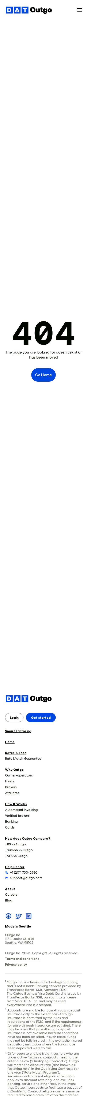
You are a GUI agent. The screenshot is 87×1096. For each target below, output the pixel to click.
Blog (8, 900)
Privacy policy (16, 965)
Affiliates (12, 793)
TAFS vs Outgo (16, 856)
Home (10, 742)
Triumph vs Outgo (19, 850)
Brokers (11, 787)
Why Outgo (14, 769)
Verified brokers (17, 815)
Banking (11, 821)
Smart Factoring (18, 731)
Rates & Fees (15, 753)
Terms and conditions (22, 959)
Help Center (14, 867)
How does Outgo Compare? (28, 838)
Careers (11, 894)
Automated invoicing (21, 810)
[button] (79, 10)
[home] (28, 10)
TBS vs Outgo (15, 844)
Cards (9, 827)
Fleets (9, 781)
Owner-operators (19, 775)
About (10, 889)
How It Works (16, 804)
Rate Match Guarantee (23, 758)
